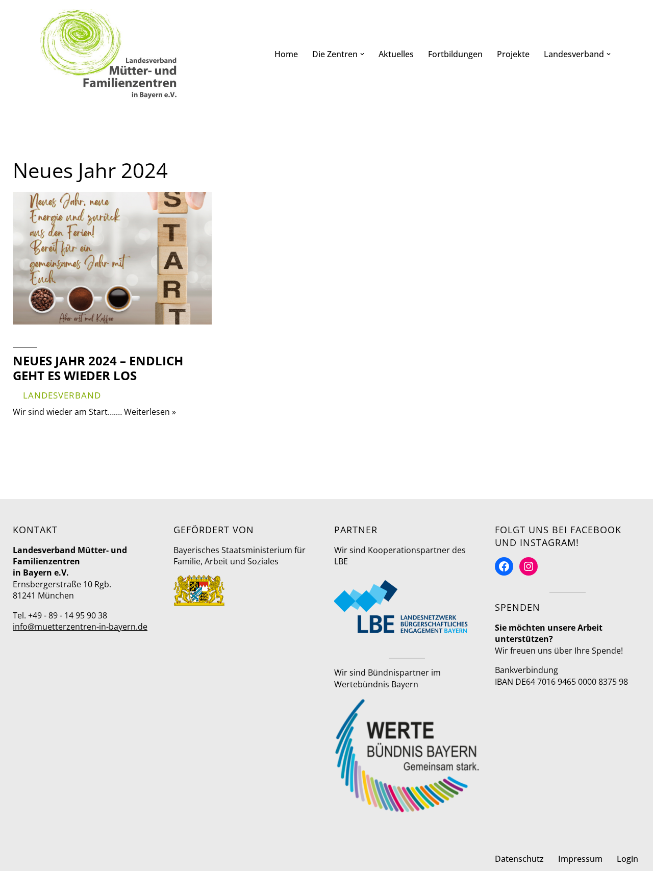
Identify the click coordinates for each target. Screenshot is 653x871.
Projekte (513, 54)
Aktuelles (396, 54)
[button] (362, 54)
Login (627, 858)
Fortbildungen (455, 54)
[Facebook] (504, 566)
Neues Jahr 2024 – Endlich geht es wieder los (98, 368)
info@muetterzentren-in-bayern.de (80, 626)
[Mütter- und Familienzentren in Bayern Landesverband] (108, 54)
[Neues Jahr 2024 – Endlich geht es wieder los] (112, 258)
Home (286, 54)
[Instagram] (528, 566)
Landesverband (62, 395)
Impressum (580, 858)
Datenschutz (519, 858)
